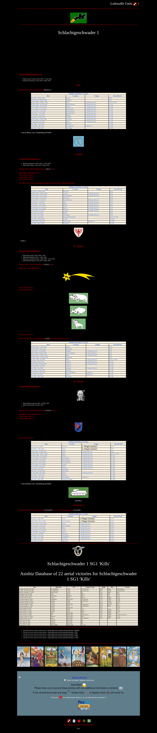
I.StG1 (78, 149)
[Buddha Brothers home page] (83, 721)
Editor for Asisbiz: (80, 680)
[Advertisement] (78, 55)
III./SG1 (76, 636)
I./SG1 (76, 632)
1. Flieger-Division (89, 100)
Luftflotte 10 (91, 217)
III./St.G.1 (48, 410)
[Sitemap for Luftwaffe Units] (73, 721)
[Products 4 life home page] (88, 721)
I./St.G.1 (48, 169)
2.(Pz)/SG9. (77, 510)
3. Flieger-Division (90, 349)
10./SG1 (76, 637)
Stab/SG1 (76, 630)
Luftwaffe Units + (124, 3)
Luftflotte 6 (88, 123)
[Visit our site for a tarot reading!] (78, 657)
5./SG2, (47, 338)
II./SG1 (76, 634)
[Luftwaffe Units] (68, 721)
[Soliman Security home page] (78, 721)
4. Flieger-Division (89, 98)
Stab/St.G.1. (48, 90)
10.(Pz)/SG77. (48, 510)
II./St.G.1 (47, 264)
